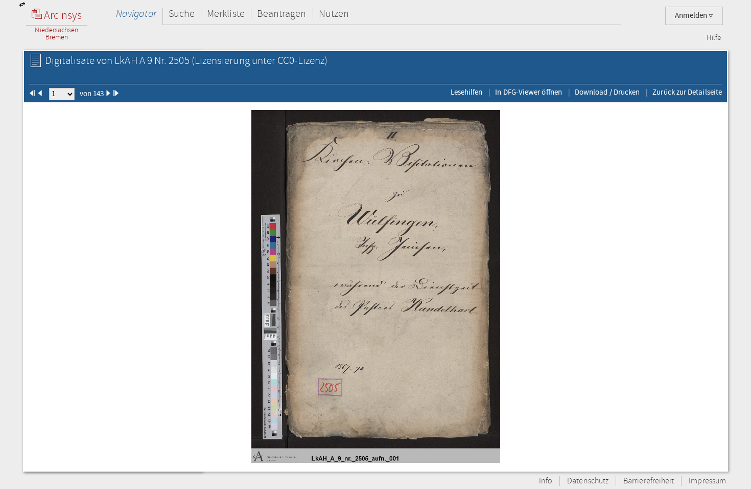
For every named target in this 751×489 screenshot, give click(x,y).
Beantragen (282, 13)
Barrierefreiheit (648, 481)
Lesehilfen (467, 92)
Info (545, 481)
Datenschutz (587, 481)
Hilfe (714, 37)
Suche (182, 13)
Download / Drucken (607, 92)
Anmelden (692, 15)
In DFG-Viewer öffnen (528, 92)
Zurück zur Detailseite (687, 92)
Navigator (136, 13)
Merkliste (226, 13)
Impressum (707, 481)
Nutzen (334, 13)
